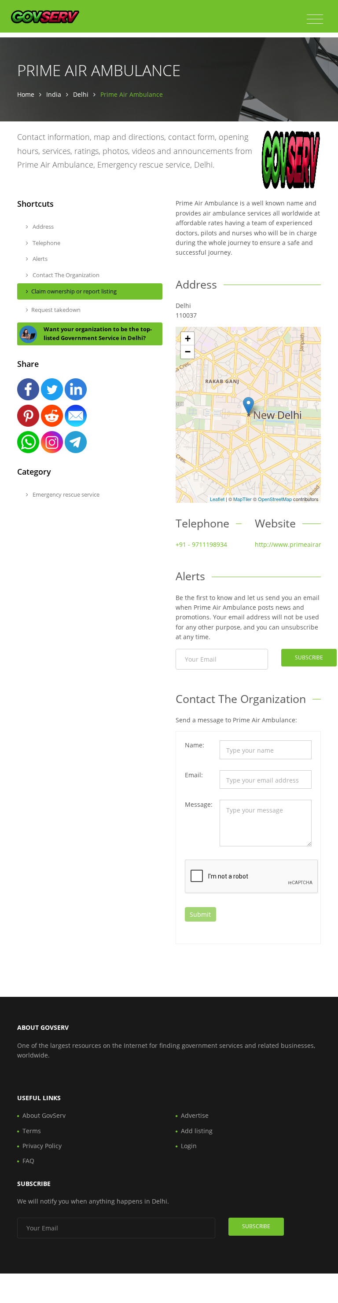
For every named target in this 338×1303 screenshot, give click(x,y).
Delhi (80, 94)
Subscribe (309, 657)
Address (42, 227)
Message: (199, 804)
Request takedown (56, 310)
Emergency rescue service (65, 494)
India (53, 94)
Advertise (195, 1115)
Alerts (39, 259)
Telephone (45, 243)
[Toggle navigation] (314, 19)
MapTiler (242, 498)
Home (25, 94)
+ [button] (188, 338)
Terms (31, 1131)
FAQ (28, 1161)
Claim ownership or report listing (74, 291)
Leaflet (217, 498)
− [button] (188, 351)
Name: (194, 745)
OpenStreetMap (275, 498)
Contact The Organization (65, 275)
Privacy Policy (42, 1146)
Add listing (197, 1131)
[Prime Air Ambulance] (248, 406)
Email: (194, 775)
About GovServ (44, 1115)
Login (189, 1146)
